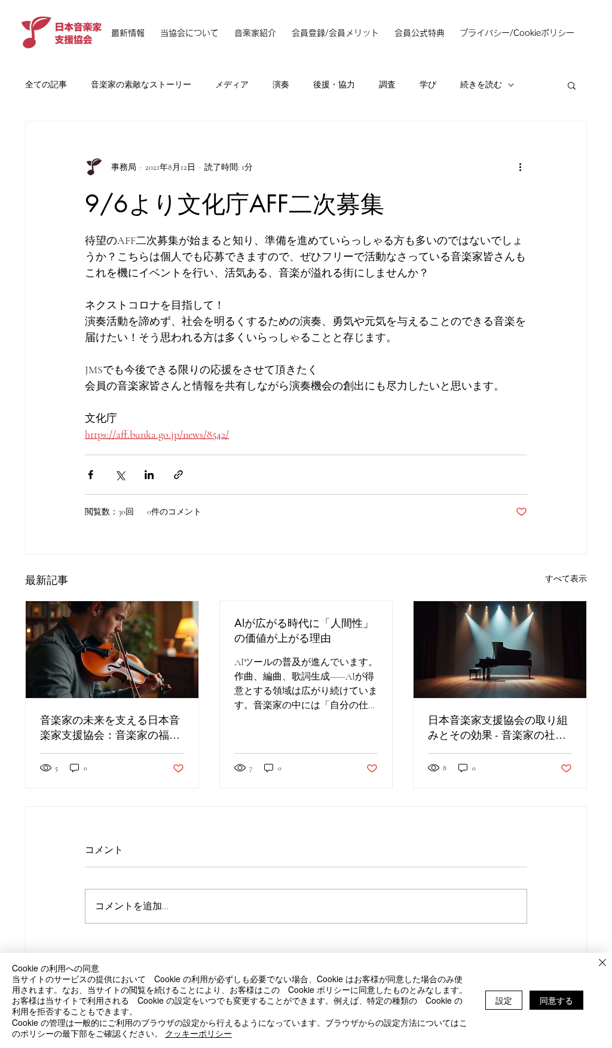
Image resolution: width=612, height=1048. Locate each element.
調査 (387, 85)
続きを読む (481, 85)
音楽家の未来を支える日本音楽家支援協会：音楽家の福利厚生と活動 (110, 727)
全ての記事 (46, 85)
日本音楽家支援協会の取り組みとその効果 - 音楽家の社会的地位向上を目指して (498, 727)
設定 (503, 1000)
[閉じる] (602, 963)
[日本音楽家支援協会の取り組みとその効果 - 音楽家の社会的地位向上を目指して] (500, 649)
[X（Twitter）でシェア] (120, 474)
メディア (232, 85)
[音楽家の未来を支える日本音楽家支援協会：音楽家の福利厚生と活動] (112, 649)
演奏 (281, 85)
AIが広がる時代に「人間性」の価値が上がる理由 (304, 630)
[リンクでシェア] (178, 474)
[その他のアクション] (520, 167)
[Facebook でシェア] (90, 474)
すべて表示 (566, 579)
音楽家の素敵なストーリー (141, 85)
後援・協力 (334, 85)
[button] (571, 85)
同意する (556, 1000)
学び (428, 85)
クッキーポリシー (198, 1033)
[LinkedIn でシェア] (149, 474)
